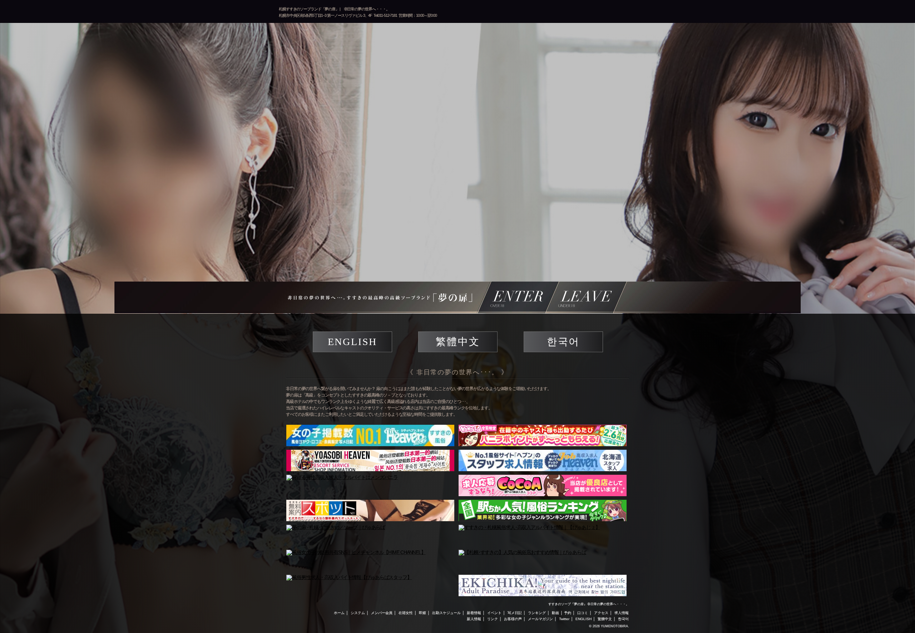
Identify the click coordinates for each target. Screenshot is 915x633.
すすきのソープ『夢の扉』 (567, 604)
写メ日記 (515, 613)
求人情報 (621, 613)
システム (358, 613)
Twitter (564, 619)
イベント (494, 613)
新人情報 (474, 619)
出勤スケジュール (446, 613)
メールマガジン (540, 619)
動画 (555, 613)
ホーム (339, 613)
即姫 (422, 613)
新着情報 (474, 613)
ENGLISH (352, 341)
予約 (567, 613)
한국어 (563, 341)
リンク (492, 619)
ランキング (537, 613)
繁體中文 (458, 341)
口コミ (582, 613)
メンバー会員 (381, 613)
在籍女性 (406, 613)
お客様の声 (513, 619)
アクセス (601, 613)
